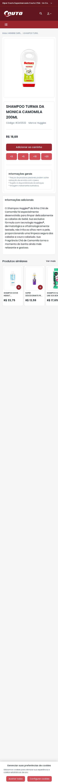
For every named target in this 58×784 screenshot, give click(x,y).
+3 (11, 156)
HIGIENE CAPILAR (16, 33)
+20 (46, 156)
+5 (23, 156)
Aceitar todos (16, 778)
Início (4, 33)
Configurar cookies (39, 778)
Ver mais (51, 261)
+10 (35, 156)
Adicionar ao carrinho (29, 147)
